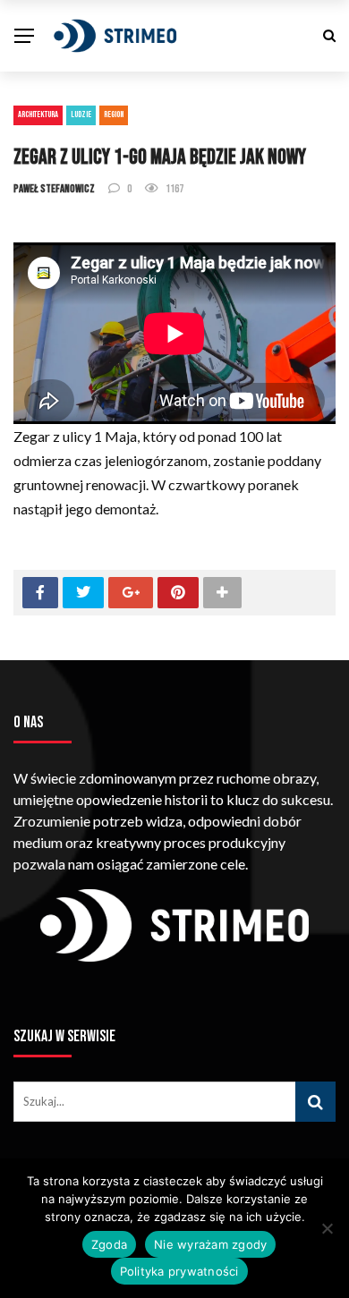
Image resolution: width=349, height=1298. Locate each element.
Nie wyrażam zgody (210, 1244)
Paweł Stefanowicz (54, 189)
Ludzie (81, 114)
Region (113, 114)
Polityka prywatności (179, 1271)
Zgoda (109, 1244)
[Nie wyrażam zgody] (327, 1228)
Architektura (38, 114)
